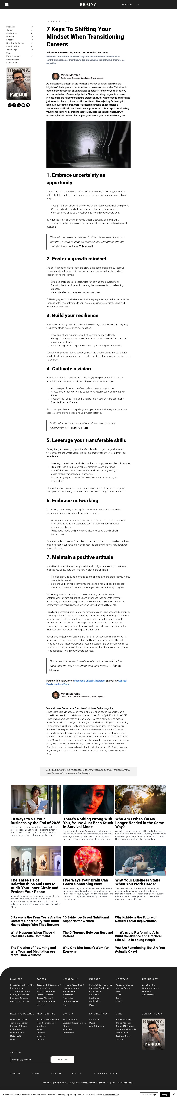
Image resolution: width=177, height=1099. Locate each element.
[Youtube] (23, 105)
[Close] (173, 1094)
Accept (165, 1094)
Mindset (10, 36)
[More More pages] (43, 1005)
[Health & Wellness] (31, 43)
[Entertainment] (31, 56)
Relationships (12, 46)
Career (9, 30)
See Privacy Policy (111, 1094)
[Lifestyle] (31, 40)
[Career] (31, 30)
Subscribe (127, 4)
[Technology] (31, 49)
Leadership (11, 33)
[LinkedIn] (19, 105)
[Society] (31, 53)
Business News (13, 59)
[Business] (31, 27)
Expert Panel (12, 63)
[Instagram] (10, 105)
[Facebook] (14, 105)
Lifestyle (10, 40)
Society (9, 53)
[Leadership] (31, 33)
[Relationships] (31, 46)
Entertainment (13, 56)
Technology (11, 49)
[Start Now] (36, 831)
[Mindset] (31, 36)
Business (10, 27)
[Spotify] (28, 105)
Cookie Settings (149, 1094)
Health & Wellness (15, 43)
